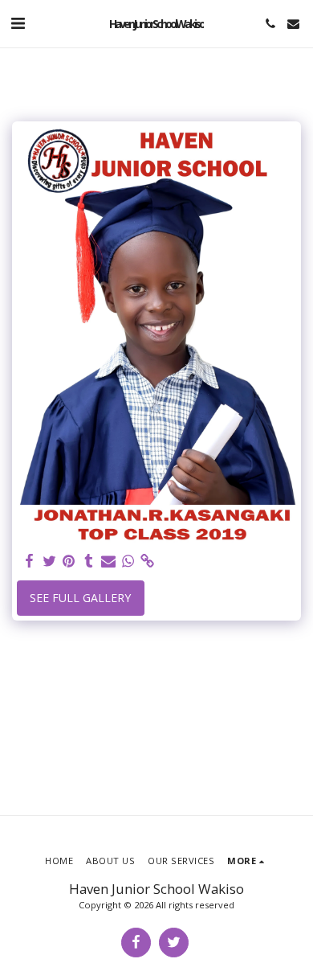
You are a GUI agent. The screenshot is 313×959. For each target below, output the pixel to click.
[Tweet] (50, 561)
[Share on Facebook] (29, 561)
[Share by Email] (108, 561)
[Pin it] (69, 561)
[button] (17, 22)
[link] (147, 561)
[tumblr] (89, 561)
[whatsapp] (128, 561)
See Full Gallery (80, 597)
